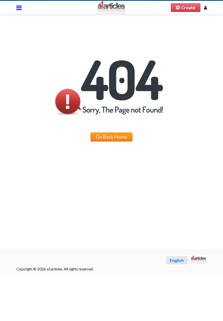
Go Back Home (111, 137)
